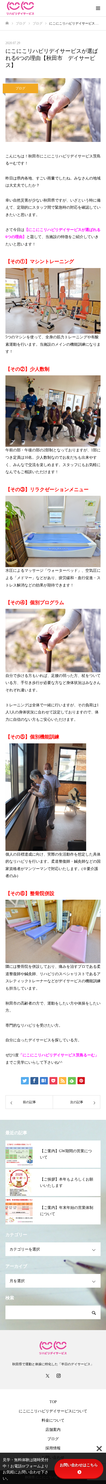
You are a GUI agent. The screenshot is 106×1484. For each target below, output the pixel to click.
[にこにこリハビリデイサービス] (47, 8)
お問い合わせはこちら (79, 1464)
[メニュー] (98, 8)
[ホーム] (7, 23)
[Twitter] (47, 1375)
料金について (53, 1420)
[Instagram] (58, 1375)
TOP (53, 1402)
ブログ (20, 88)
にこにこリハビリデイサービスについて (53, 1411)
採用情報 (53, 1448)
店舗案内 (53, 1430)
